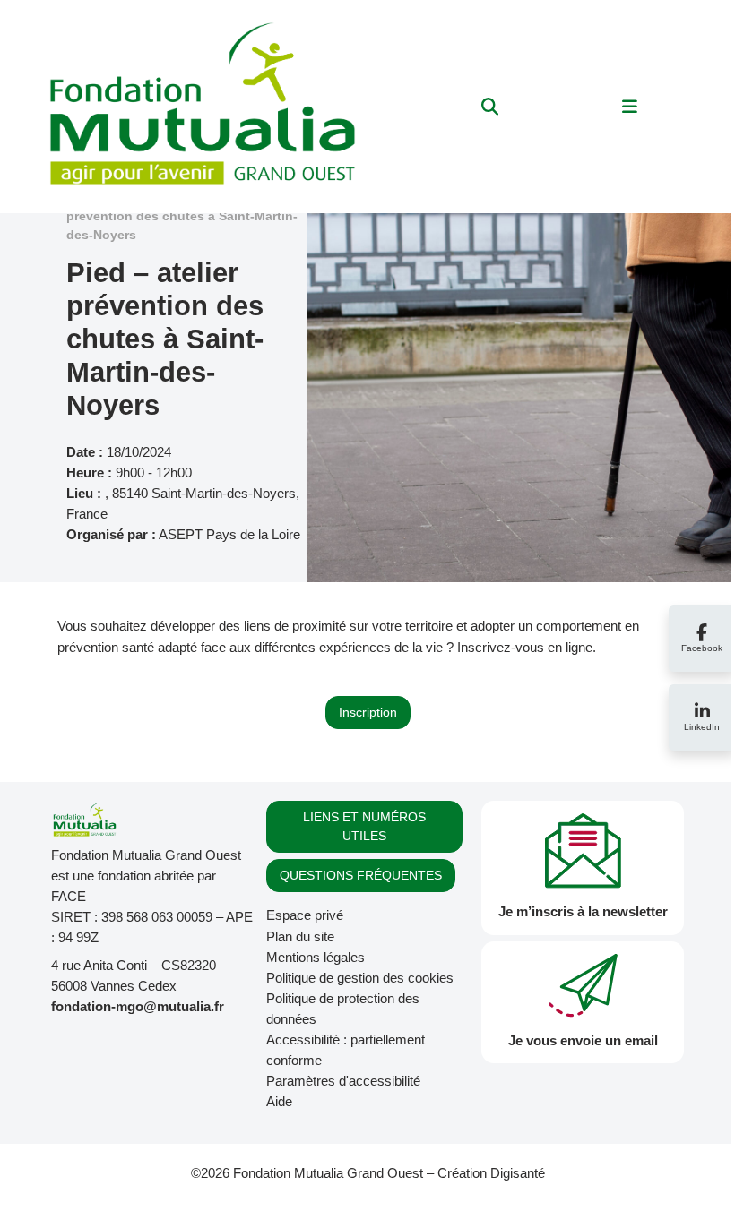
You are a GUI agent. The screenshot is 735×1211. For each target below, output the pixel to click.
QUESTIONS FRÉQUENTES (361, 875)
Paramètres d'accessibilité (343, 1080)
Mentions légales (315, 957)
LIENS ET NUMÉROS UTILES (364, 826)
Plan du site (300, 936)
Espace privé (304, 915)
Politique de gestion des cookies (360, 977)
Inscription (368, 712)
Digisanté (517, 1173)
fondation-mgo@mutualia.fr (137, 1006)
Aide (279, 1101)
